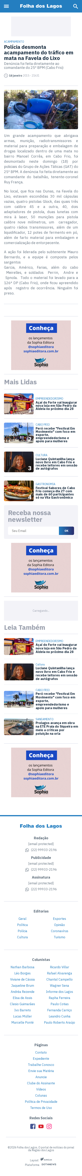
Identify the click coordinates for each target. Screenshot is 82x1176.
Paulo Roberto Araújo (59, 1022)
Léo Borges (22, 973)
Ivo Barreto (22, 1010)
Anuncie (41, 1077)
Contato (41, 1052)
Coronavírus (59, 931)
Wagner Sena (59, 986)
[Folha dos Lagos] (41, 6)
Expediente (41, 1059)
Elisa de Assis (22, 998)
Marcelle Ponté (22, 1022)
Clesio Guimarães (22, 1004)
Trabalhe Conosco (41, 1065)
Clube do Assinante (41, 1083)
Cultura (22, 937)
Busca (75, 6)
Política (22, 925)
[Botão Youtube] (41, 1126)
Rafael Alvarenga (59, 973)
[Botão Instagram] (49, 1126)
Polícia (22, 931)
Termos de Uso (41, 1108)
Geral (22, 919)
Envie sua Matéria (41, 1071)
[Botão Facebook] (32, 1126)
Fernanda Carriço (59, 1010)
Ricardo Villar (59, 967)
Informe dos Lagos (59, 992)
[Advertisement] (41, 26)
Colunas (41, 1095)
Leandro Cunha (59, 1016)
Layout (34, 1160)
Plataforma (32, 1165)
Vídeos (41, 1089)
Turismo (59, 937)
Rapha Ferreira (59, 998)
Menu (7, 6)
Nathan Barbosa (22, 967)
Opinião (59, 925)
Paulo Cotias (60, 1004)
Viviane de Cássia (22, 979)
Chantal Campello (59, 979)
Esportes (59, 919)
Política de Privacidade (41, 1102)
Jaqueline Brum (22, 986)
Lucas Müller (22, 1016)
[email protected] (41, 844)
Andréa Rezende (22, 992)
